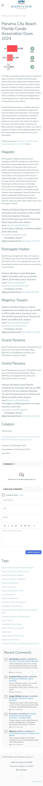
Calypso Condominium (10, 583)
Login (21, 495)
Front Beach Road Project (12, 624)
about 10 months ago (17, 727)
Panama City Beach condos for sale (15, 437)
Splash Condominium (10, 598)
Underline (12, 526)
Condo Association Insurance (13, 628)
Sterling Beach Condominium (13, 636)
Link (21, 526)
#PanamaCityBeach (16, 282)
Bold (4, 526)
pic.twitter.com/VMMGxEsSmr (15, 285)
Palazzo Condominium (10, 639)
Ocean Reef (6, 632)
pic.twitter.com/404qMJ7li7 (14, 325)
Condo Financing (8, 594)
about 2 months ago (16, 709)
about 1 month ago (16, 672)
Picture (25, 526)
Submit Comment (33, 552)
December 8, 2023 (30, 292)
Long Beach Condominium (12, 606)
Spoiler (34, 526)
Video (29, 526)
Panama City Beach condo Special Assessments (20, 643)
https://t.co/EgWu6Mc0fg (17, 225)
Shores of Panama (9, 587)
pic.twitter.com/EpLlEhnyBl (14, 234)
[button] (3, 5)
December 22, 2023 (31, 332)
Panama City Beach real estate (14, 579)
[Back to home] (21, 5)
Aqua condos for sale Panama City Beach (18, 567)
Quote (16, 526)
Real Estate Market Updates (12, 575)
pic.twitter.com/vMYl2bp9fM (14, 409)
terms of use (36, 781)
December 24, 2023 (31, 241)
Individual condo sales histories (14, 602)
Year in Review (7, 620)
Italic (8, 526)
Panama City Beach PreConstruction (16, 616)
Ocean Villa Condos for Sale (12, 591)
